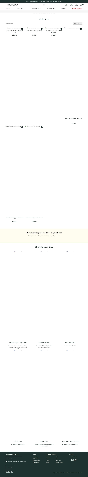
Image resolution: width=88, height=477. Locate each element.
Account (76, 5)
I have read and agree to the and (16, 461)
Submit (10, 467)
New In (7, 8)
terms (18, 461)
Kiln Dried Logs (51, 8)
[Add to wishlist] (22, 29)
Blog (47, 458)
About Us (48, 456)
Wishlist (71, 5)
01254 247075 (14, 4)
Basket (81, 5)
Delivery (47, 462)
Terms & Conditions (59, 462)
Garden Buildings (35, 8)
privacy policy (23, 461)
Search (66, 5)
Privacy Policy (58, 460)
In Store (63, 8)
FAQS (57, 456)
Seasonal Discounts (77, 8)
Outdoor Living (19, 8)
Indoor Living (35, 456)
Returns (57, 458)
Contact (47, 460)
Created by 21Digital (78, 472)
